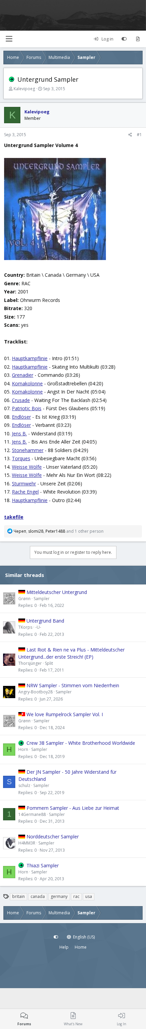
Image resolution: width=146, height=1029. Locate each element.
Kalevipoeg (24, 89)
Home (81, 947)
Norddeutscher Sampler (52, 836)
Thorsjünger (30, 663)
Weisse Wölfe (27, 467)
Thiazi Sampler (42, 865)
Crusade (21, 400)
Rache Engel (25, 491)
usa (88, 896)
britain (18, 896)
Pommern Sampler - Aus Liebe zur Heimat (72, 808)
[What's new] (138, 39)
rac (76, 896)
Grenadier (22, 375)
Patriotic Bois (26, 408)
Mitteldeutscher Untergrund (56, 592)
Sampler (42, 598)
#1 (139, 135)
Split (49, 663)
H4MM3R (26, 843)
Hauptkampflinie (30, 358)
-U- (38, 627)
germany (59, 896)
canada (38, 896)
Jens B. (19, 433)
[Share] (130, 135)
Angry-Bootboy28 (35, 692)
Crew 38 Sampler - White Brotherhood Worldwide (80, 743)
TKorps (25, 627)
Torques (21, 458)
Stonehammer (27, 450)
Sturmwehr (24, 483)
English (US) (83, 937)
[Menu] (8, 39)
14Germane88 (32, 814)
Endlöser (21, 417)
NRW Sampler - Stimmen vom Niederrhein (72, 685)
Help (64, 947)
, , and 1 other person (59, 531)
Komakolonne (27, 383)
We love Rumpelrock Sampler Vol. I (64, 714)
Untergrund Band (45, 620)
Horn (23, 749)
